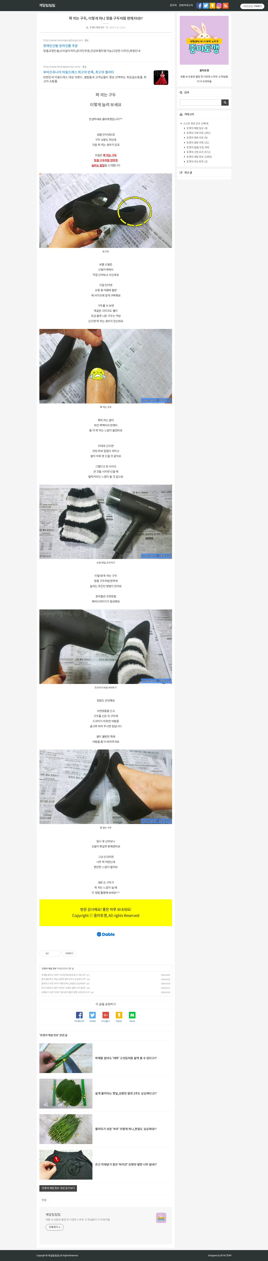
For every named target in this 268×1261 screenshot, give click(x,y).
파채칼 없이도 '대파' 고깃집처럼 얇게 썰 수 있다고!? (63, 975)
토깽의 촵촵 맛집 (197, 147)
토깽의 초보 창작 (196, 161)
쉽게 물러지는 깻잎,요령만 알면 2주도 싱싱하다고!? (63, 979)
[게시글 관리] (56, 953)
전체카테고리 (186, 5)
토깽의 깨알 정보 (97, 27)
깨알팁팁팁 (47, 5)
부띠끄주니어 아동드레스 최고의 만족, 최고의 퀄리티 (78, 72)
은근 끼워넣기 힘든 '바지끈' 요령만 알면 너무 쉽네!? (63, 988)
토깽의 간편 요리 (198, 152)
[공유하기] (52, 953)
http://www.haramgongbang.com (63, 40)
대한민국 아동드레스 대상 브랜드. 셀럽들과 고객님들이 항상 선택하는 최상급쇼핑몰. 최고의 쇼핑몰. (94, 79)
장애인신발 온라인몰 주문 (60, 46)
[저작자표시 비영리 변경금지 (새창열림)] (81, 953)
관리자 (173, 5)
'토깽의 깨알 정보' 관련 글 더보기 (58, 1188)
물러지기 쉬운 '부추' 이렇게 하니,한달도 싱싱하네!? (63, 983)
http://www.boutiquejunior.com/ (62, 66)
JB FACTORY (226, 1255)
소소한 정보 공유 (195, 123)
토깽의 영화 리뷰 (196, 137)
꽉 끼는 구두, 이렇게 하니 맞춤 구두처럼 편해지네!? (106, 18)
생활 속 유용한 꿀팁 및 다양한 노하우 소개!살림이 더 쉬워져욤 (78, 1219)
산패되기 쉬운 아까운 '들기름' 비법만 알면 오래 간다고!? (65, 992)
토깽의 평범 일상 (196, 128)
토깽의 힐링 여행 (197, 142)
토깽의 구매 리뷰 (198, 133)
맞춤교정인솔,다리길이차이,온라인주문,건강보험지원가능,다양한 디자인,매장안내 (91, 51)
